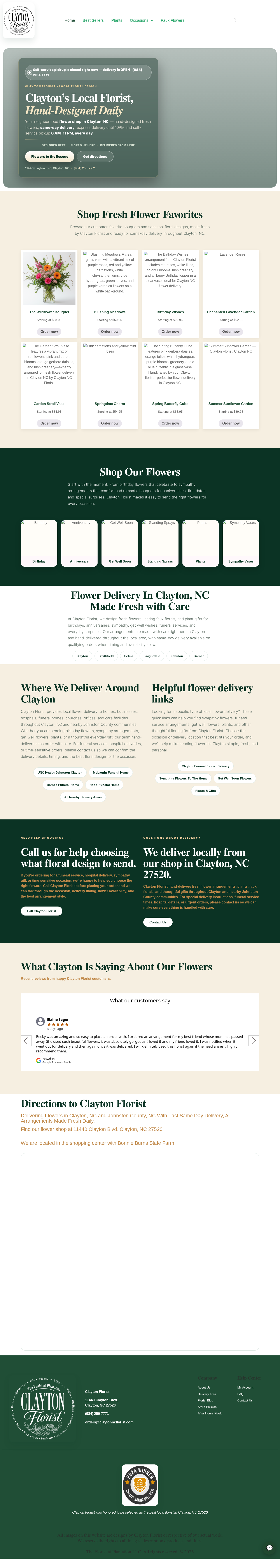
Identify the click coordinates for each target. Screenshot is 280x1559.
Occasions (139, 20)
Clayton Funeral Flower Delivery (205, 766)
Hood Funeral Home (104, 785)
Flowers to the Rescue (49, 156)
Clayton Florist (97, 1392)
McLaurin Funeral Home (111, 772)
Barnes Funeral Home (63, 785)
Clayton (82, 656)
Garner (199, 656)
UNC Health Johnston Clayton (60, 772)
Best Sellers (93, 20)
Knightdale (152, 656)
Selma (128, 656)
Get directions (95, 156)
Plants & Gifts (205, 790)
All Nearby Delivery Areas (83, 797)
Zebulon (177, 656)
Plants (116, 20)
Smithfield (106, 656)
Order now (49, 331)
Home (70, 20)
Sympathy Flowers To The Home (183, 778)
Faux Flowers (172, 20)
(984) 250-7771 (84, 168)
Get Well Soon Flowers (235, 778)
